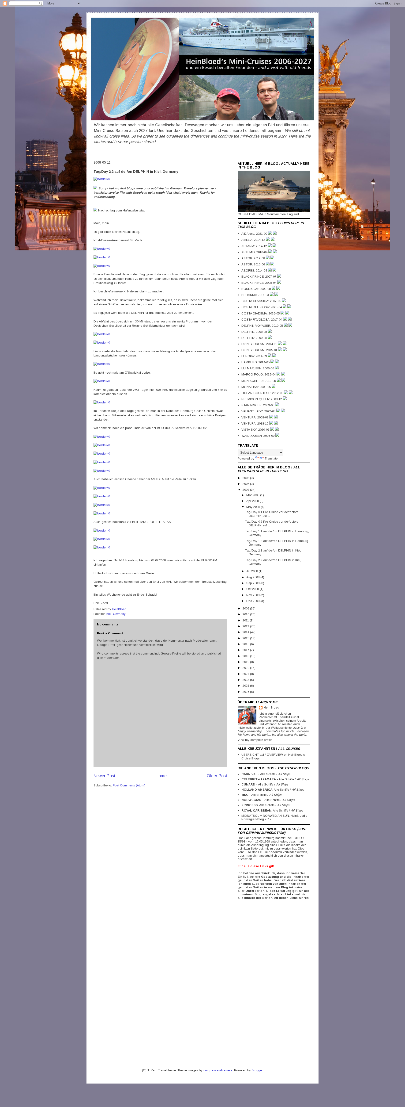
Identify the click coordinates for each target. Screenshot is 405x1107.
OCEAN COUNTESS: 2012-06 (262, 393)
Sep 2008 (253, 583)
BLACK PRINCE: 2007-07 (259, 276)
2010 (246, 614)
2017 (246, 650)
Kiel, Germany (116, 614)
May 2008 (253, 507)
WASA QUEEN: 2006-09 (258, 435)
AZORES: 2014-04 (254, 270)
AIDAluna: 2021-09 (254, 233)
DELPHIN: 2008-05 (254, 331)
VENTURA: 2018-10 (255, 423)
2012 (246, 626)
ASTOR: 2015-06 (253, 264)
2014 (246, 632)
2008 (246, 489)
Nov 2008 (253, 595)
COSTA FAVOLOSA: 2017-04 (262, 319)
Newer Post (104, 776)
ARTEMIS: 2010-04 (254, 252)
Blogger (257, 1070)
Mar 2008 (253, 495)
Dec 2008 (253, 601)
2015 (246, 638)
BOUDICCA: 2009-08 (256, 289)
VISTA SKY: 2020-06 (255, 429)
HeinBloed (271, 707)
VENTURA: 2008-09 (255, 417)
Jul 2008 (252, 571)
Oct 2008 (253, 589)
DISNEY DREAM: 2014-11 (259, 344)
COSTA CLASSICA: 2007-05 (261, 301)
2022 (246, 680)
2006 (246, 478)
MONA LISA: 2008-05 (256, 387)
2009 (246, 608)
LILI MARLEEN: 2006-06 (258, 368)
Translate (271, 458)
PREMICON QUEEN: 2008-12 (262, 399)
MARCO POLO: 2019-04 (259, 374)
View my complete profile (255, 740)
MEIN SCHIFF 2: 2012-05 (259, 381)
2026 (246, 691)
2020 (246, 668)
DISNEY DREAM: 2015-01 (259, 350)
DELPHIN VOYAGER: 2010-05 (262, 325)
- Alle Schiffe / (265, 774)
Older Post (217, 776)
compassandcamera (217, 1070)
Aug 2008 (253, 577)
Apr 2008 (253, 501)
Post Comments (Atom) (129, 785)
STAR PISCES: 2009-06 (258, 405)
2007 (246, 484)
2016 (246, 644)
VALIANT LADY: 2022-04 (258, 411)
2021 (246, 674)
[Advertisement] (256, 975)
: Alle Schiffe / (272, 789)
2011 (246, 620)
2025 (246, 685)
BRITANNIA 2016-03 (255, 295)
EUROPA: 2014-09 (254, 356)
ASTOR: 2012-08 (253, 258)
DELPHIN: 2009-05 (254, 338)
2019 (246, 662)
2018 (246, 656)
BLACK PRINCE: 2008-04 (259, 282)
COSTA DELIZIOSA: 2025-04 (262, 307)
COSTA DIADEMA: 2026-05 (261, 313)
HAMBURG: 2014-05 (255, 362)
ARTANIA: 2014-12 (254, 246)
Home (161, 776)
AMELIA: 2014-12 (253, 239)
